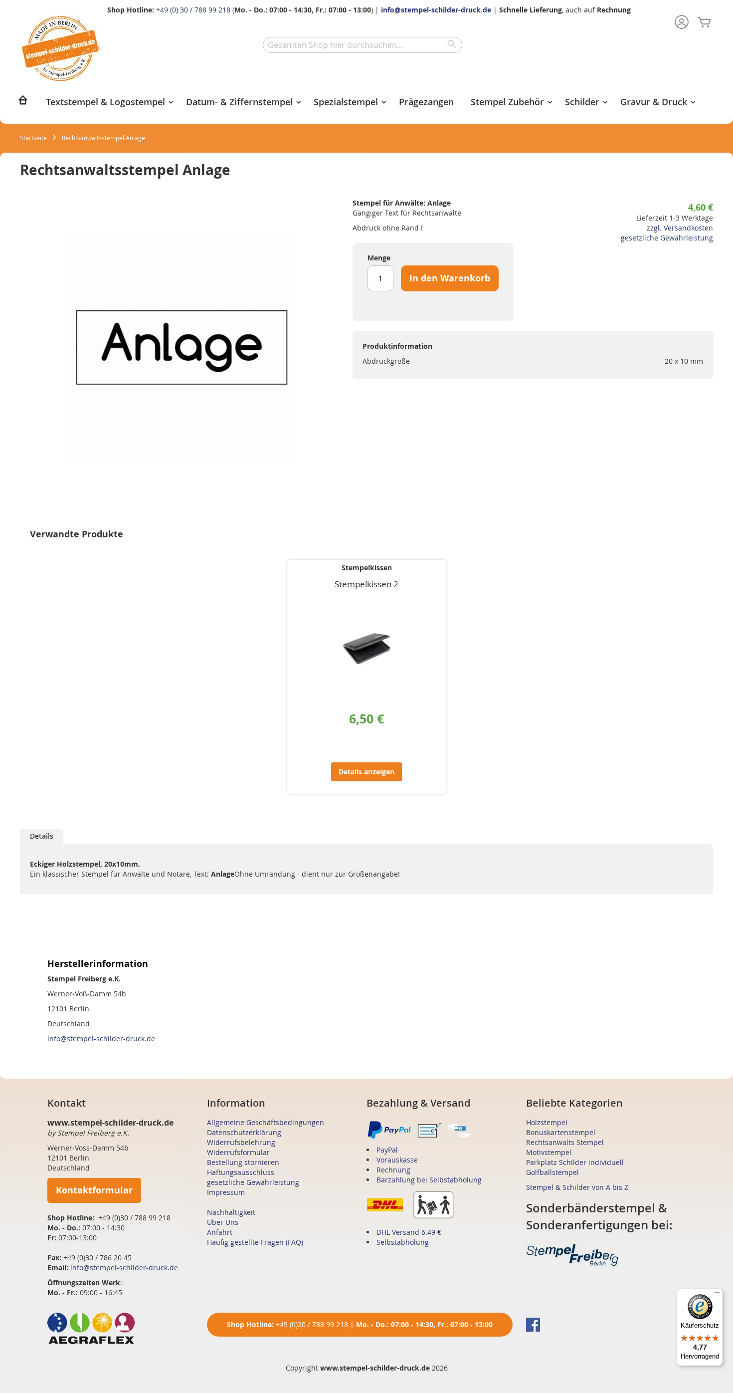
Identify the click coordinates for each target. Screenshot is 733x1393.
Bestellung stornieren (243, 1162)
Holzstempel (546, 1122)
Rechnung (393, 1169)
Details (41, 836)
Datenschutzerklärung (244, 1132)
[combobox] (362, 45)
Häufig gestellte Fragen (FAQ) (255, 1242)
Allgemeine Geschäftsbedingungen (265, 1122)
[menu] (366, 103)
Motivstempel (548, 1152)
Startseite (33, 138)
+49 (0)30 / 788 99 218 (312, 1324)
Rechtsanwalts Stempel (565, 1142)
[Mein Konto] (681, 23)
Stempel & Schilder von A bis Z (577, 1187)
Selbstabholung (402, 1242)
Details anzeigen (366, 771)
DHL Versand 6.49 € (408, 1232)
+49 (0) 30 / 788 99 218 (193, 9)
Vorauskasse (397, 1159)
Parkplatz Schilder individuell (575, 1162)
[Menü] (717, 1295)
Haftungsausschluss (240, 1172)
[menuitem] (23, 103)
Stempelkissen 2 (366, 584)
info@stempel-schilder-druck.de (436, 9)
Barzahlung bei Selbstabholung (429, 1179)
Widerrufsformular (238, 1152)
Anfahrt (219, 1232)
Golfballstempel (552, 1172)
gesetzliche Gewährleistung (667, 237)
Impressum (226, 1192)
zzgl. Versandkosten (680, 227)
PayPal (387, 1150)
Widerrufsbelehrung (241, 1142)
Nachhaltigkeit (231, 1212)
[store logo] (61, 48)
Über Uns (222, 1222)
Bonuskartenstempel (560, 1132)
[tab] (41, 836)
